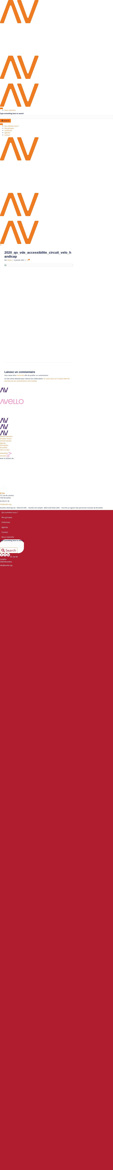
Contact (5, 532)
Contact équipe (5, 441)
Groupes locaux (5, 439)
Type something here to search (12, 113)
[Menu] (1, 108)
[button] (0, 245)
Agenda (3, 443)
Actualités (3, 447)
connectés (20, 375)
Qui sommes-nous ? (10, 512)
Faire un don (4, 450)
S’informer (6, 522)
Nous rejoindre (8, 537)
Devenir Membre (6, 436)
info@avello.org (5, 504)
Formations (4, 445)
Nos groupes (7, 517)
